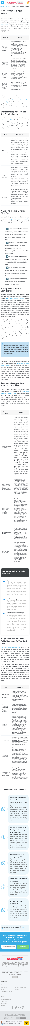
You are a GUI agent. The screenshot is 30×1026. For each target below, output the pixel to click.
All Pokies (3, 989)
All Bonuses (17, 985)
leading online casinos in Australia (18, 219)
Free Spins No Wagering (20, 987)
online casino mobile (6, 120)
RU (16, 977)
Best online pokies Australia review (11, 647)
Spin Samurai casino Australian (15, 298)
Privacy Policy (4, 1001)
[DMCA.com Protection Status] (21, 1018)
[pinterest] (23, 1007)
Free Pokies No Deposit (6, 991)
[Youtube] (19, 1007)
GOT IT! (26, 1023)
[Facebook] (12, 1007)
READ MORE (3, 1024)
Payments (16, 989)
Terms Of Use (4, 1003)
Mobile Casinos (4, 987)
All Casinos (3, 985)
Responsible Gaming (6, 999)
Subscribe (23, 947)
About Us (3, 1005)
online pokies (4, 25)
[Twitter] (16, 1007)
